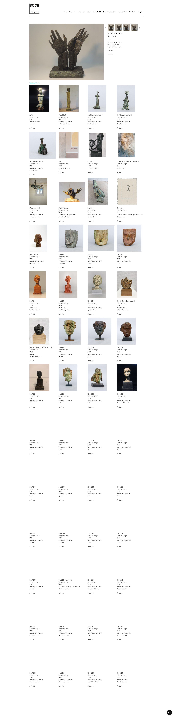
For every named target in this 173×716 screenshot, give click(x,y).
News (89, 12)
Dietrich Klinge (115, 33)
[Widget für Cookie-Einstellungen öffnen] (169, 712)
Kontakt (132, 12)
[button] (105, 28)
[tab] (34, 83)
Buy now (111, 50)
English (141, 12)
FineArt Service (109, 12)
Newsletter (122, 12)
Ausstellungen (69, 12)
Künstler (81, 12)
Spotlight (97, 12)
